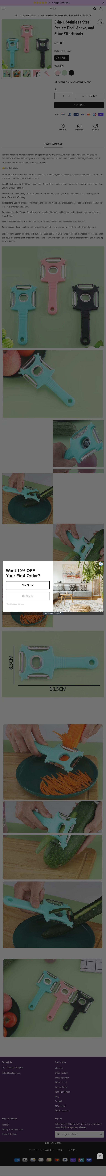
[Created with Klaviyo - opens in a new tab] (53, 613)
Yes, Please (27, 585)
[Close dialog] (100, 563)
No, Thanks (27, 596)
